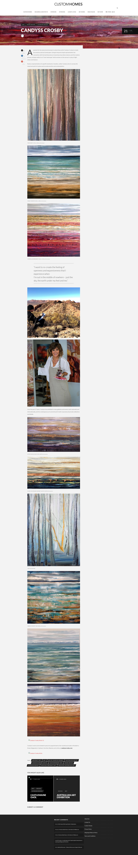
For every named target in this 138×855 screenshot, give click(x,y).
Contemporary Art (56, 762)
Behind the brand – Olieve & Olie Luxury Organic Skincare (70, 847)
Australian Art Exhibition (66, 796)
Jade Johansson (32, 35)
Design (39, 788)
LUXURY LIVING (72, 11)
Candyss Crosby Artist (39, 762)
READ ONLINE (91, 11)
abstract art (36, 760)
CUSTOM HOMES (27, 11)
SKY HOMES (82, 11)
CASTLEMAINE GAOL (38, 796)
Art (23, 24)
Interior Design (42, 24)
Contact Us (87, 822)
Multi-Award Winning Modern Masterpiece (67, 824)
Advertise (87, 818)
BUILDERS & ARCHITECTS (41, 11)
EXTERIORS (62, 11)
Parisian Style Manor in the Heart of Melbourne (69, 829)
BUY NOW (100, 11)
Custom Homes (88, 825)
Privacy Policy (88, 829)
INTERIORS (53, 11)
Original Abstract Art (48, 765)
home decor (31, 24)
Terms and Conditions (90, 836)
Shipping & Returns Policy (91, 832)
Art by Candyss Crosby (55, 760)
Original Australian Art (66, 765)
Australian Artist (72, 760)
